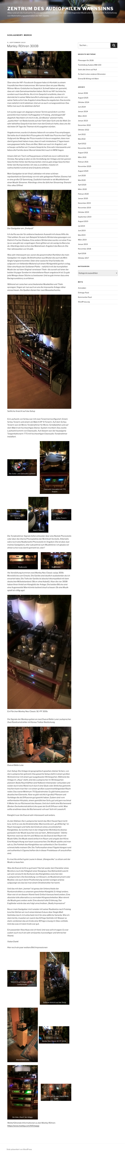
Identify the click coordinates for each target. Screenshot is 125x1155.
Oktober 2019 (83, 212)
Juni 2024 (82, 107)
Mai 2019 (81, 235)
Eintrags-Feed (83, 293)
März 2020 (82, 189)
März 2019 (82, 240)
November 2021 (84, 148)
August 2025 (83, 98)
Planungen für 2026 (86, 60)
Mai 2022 (81, 139)
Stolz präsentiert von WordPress (19, 1149)
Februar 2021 (83, 162)
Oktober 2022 (83, 130)
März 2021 (82, 157)
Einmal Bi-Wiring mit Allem (88, 79)
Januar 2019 (83, 244)
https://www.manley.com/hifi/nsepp (23, 1126)
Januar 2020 (83, 198)
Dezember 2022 (84, 125)
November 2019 (84, 208)
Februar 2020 (83, 194)
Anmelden (82, 288)
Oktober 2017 (83, 258)
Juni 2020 (82, 175)
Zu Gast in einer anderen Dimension (92, 74)
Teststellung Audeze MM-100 (89, 65)
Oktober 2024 (83, 102)
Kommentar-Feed (85, 297)
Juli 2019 (81, 226)
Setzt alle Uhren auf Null (87, 69)
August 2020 (83, 171)
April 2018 (82, 253)
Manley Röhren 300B (22, 46)
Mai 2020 (82, 180)
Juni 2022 (82, 134)
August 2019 (83, 221)
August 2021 (83, 153)
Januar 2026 (83, 93)
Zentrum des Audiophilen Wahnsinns (60, 8)
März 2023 (82, 116)
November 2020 (84, 166)
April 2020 (82, 185)
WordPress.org (84, 302)
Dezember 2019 (84, 203)
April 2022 (82, 143)
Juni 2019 (82, 230)
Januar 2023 (83, 121)
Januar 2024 (83, 111)
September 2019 (84, 217)
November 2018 (84, 249)
